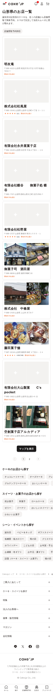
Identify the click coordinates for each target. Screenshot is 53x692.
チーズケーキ (36, 476)
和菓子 (22, 501)
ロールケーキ (38, 501)
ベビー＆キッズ (24, 532)
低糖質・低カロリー (14, 539)
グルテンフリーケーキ (15, 483)
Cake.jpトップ (8, 574)
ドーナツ (21, 508)
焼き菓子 (9, 501)
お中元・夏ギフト (36, 552)
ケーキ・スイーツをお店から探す (32, 574)
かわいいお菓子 (12, 514)
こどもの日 (28, 545)
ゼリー (8, 508)
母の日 (33, 539)
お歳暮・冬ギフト (13, 552)
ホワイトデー (11, 545)
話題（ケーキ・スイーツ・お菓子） (22, 558)
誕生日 (8, 532)
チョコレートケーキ (14, 476)
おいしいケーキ (39, 483)
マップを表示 (26, 448)
